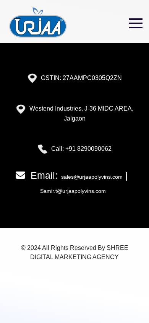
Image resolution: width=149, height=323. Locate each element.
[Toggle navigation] (136, 23)
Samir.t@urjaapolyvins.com (73, 191)
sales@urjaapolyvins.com (91, 177)
